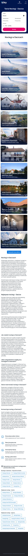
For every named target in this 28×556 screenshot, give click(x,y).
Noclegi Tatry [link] (16, 525)
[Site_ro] (7, 536)
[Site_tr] (21, 536)
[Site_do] (21, 540)
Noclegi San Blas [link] (21, 521)
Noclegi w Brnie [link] (5, 476)
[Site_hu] (12, 540)
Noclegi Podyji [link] (5, 518)
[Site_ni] (9, 543)
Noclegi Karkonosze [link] (6, 515)
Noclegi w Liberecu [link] (17, 483)
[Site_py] (23, 543)
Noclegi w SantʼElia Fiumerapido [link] (9, 502)
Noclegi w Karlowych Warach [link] (18, 476)
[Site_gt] (14, 543)
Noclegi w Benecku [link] (16, 479)
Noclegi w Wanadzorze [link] (7, 499)
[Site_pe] (16, 536)
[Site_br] (3, 536)
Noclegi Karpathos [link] (6, 525)
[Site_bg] (12, 536)
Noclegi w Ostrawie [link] (6, 473)
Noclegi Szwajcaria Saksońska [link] (8, 528)
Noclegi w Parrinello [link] (18, 505)
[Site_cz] (25, 536)
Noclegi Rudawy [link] (17, 515)
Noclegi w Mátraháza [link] (18, 495)
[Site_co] (16, 540)
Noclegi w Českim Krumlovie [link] (19, 473)
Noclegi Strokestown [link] (6, 495)
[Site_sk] (7, 540)
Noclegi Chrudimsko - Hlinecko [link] (17, 518)
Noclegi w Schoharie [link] (6, 505)
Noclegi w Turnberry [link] (6, 509)
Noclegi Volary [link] (17, 486)
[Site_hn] (18, 543)
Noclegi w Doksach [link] (6, 483)
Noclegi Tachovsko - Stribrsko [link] (8, 521)
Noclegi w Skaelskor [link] (17, 492)
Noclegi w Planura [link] (6, 492)
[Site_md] (3, 540)
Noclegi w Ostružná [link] (6, 486)
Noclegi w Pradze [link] (6, 479)
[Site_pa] (25, 540)
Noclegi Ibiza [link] (20, 528)
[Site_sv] (5, 543)
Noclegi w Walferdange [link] (18, 509)
